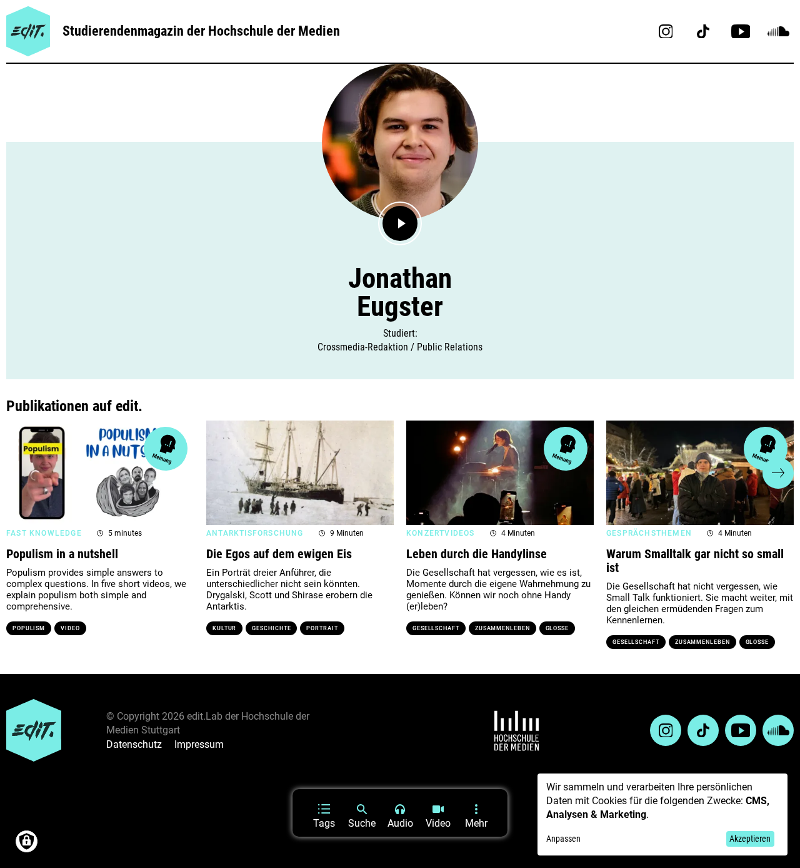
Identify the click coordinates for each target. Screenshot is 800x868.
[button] (22, 473)
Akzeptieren (750, 839)
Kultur (224, 628)
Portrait (322, 628)
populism (28, 628)
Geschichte (271, 628)
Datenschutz (134, 744)
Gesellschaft (435, 628)
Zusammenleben (502, 628)
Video (70, 628)
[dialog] (663, 814)
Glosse (557, 628)
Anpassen (563, 839)
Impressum (199, 744)
